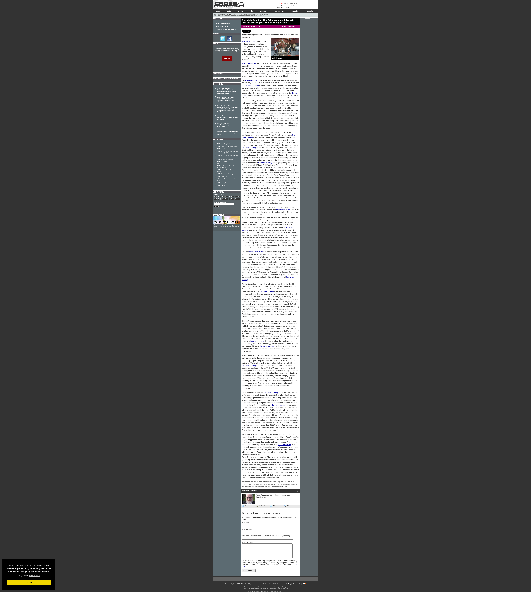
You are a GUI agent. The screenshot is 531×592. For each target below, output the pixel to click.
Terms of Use (297, 584)
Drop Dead (222, 149)
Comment (248, 506)
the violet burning (252, 80)
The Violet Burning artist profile (226, 29)
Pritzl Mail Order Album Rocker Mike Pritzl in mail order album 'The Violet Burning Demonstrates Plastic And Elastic (227, 109)
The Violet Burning (249, 41)
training (263, 11)
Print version (291, 506)
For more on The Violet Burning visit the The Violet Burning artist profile (228, 133)
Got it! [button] (29, 582)
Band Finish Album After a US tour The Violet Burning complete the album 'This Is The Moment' (226, 91)
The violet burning (249, 63)
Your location (247, 529)
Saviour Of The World (292, 6)
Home (223, 14)
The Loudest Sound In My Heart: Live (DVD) (227, 152)
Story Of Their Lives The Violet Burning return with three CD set (227, 124)
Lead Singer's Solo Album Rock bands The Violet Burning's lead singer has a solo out (226, 99)
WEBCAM (288, 3)
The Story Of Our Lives (226, 144)
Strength (222, 183)
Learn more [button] (34, 575)
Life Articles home (222, 26)
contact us (279, 11)
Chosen (221, 185)
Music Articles (233, 14)
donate (310, 11)
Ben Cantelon (285, 7)
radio (229, 11)
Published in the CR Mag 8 (251, 26)
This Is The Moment (225, 159)
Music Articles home (223, 23)
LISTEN (280, 3)
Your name (246, 523)
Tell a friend (276, 506)
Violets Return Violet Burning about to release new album (227, 117)
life (251, 11)
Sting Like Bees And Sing (227, 146)
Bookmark (262, 506)
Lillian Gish (222, 176)
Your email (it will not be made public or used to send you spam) (266, 536)
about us (295, 11)
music (240, 11)
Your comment (247, 542)
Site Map (288, 584)
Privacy (282, 584)
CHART (295, 3)
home (217, 11)
